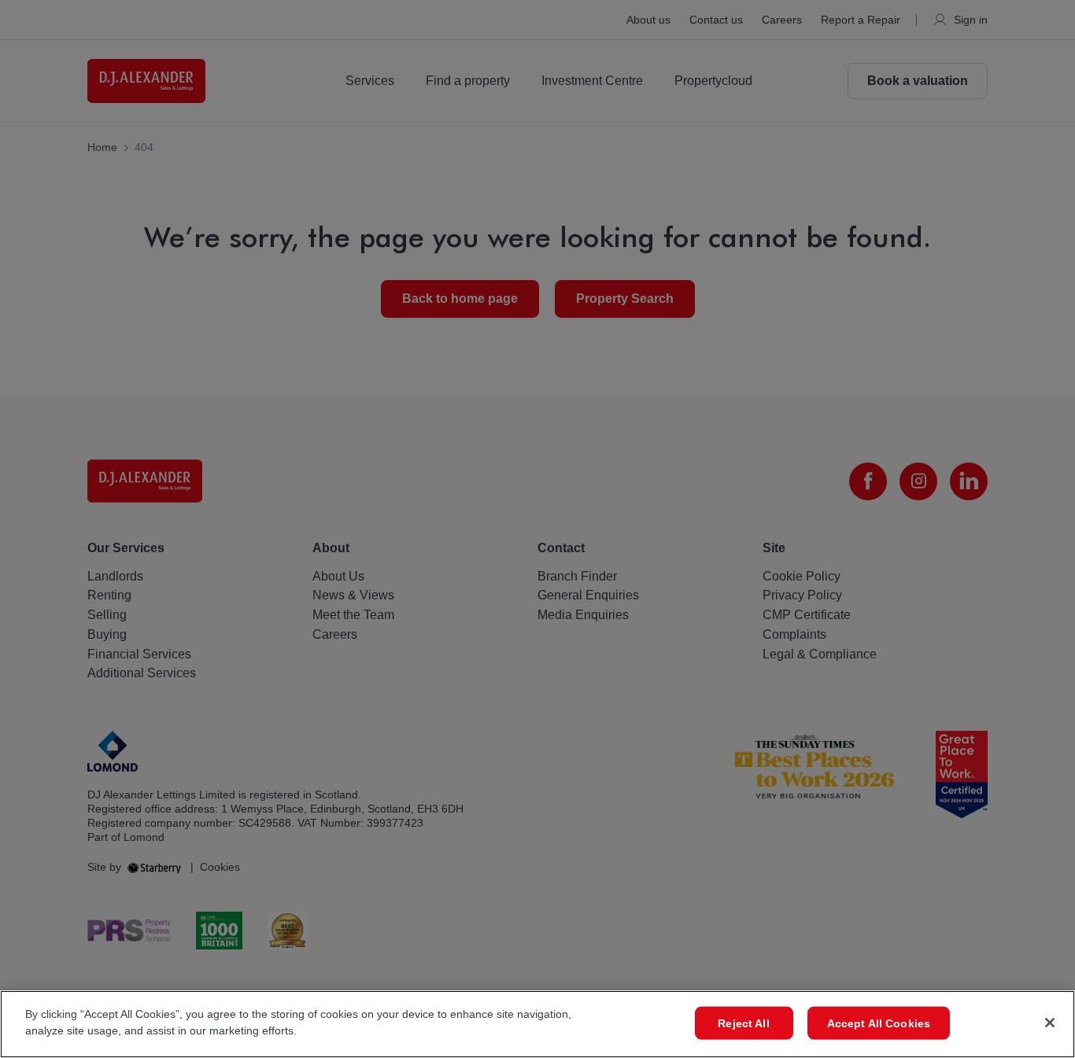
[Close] (1050, 1022)
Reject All (743, 1023)
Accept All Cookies (879, 1023)
